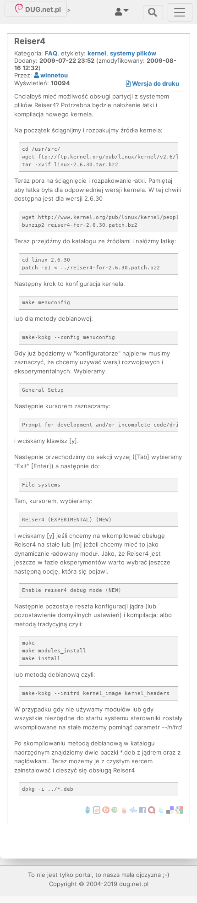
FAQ (51, 53)
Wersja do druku (155, 83)
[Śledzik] (133, 809)
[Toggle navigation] (153, 12)
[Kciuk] (124, 809)
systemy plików (133, 53)
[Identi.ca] (151, 809)
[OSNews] (87, 809)
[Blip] (105, 809)
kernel (97, 53)
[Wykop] (96, 809)
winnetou (53, 75)
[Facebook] (142, 809)
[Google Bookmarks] (179, 809)
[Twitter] (160, 809)
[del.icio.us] (170, 809)
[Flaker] (115, 809)
